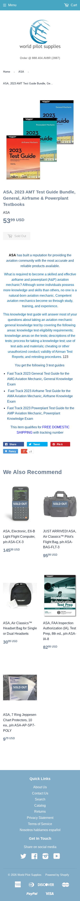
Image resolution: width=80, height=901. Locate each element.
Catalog (40, 805)
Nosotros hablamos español (40, 830)
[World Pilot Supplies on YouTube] (57, 857)
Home (6, 71)
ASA (21, 71)
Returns (40, 811)
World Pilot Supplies (29, 874)
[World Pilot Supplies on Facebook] (34, 857)
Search (40, 799)
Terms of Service (40, 824)
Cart (73, 5)
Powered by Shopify (57, 874)
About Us (40, 787)
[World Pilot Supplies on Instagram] (45, 857)
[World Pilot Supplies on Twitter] (23, 857)
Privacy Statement (40, 817)
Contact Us (40, 793)
